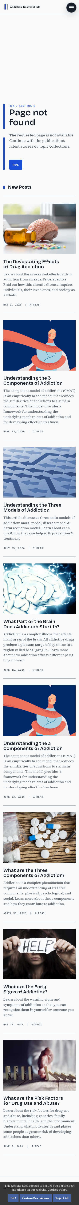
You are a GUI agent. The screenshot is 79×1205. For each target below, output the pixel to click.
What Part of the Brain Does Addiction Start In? (31, 624)
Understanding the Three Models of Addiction (32, 507)
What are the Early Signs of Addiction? (25, 989)
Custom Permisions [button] (35, 1198)
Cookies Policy (57, 1190)
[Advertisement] (39, 55)
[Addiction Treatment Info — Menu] (71, 8)
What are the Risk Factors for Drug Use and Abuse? (33, 1100)
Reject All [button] (61, 1198)
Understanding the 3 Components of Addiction (33, 380)
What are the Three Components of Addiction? (33, 872)
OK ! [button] (13, 1198)
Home (16, 164)
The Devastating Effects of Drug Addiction (31, 264)
